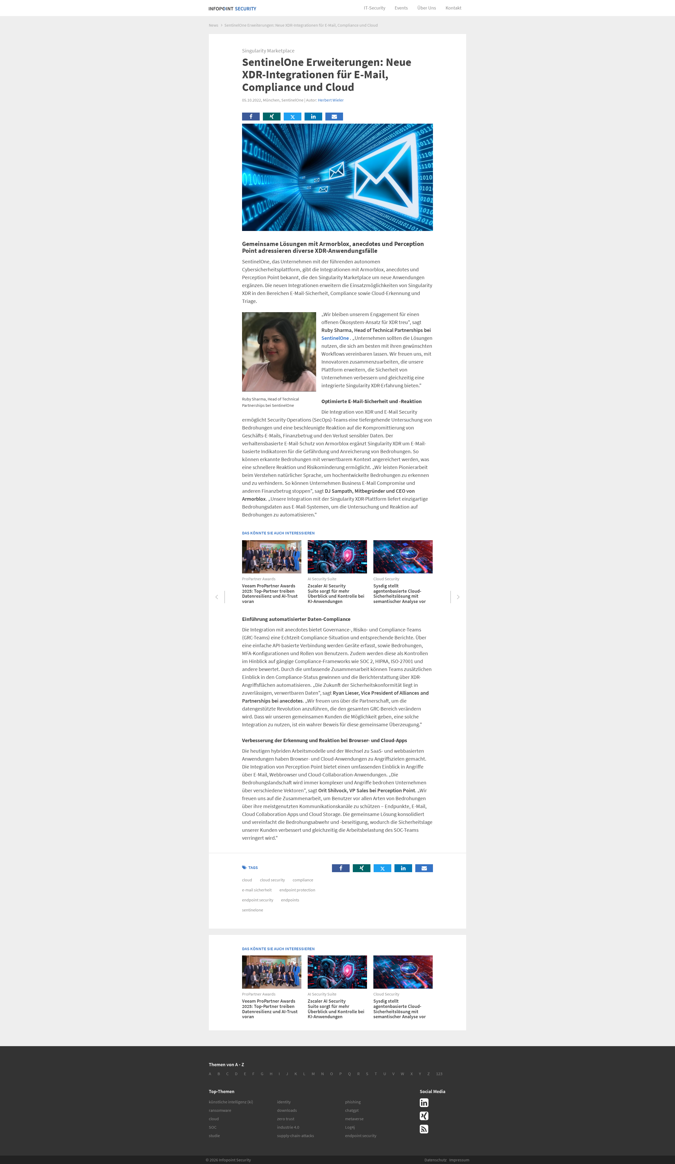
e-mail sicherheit (257, 889)
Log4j (350, 1127)
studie (214, 1135)
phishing (353, 1101)
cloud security (272, 879)
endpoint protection (297, 889)
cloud (247, 879)
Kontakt (453, 8)
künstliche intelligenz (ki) (231, 1101)
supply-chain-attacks (295, 1135)
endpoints (290, 899)
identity (284, 1101)
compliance (303, 879)
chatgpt (352, 1110)
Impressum (459, 1159)
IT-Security (374, 8)
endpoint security (257, 899)
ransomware (220, 1110)
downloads (287, 1110)
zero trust (285, 1118)
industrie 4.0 (288, 1127)
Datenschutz (436, 1159)
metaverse (354, 1118)
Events (401, 8)
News (213, 25)
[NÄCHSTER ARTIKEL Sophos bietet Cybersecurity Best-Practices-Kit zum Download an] (458, 597)
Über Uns (426, 8)
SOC (212, 1127)
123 (439, 1073)
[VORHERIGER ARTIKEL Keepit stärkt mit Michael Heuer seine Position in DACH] (217, 597)
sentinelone (252, 909)
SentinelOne (335, 338)
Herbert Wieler (331, 100)
